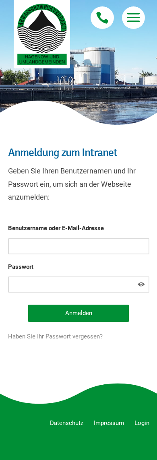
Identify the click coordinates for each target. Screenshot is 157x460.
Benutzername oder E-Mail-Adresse (56, 228)
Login (141, 423)
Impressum (109, 423)
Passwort (20, 266)
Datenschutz (66, 423)
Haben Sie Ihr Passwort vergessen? (55, 336)
